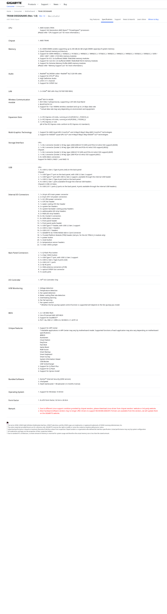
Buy (65, 4)
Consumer (11, 6)
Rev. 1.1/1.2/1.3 (53, 16)
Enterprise (20, 6)
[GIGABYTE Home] (15, 2)
